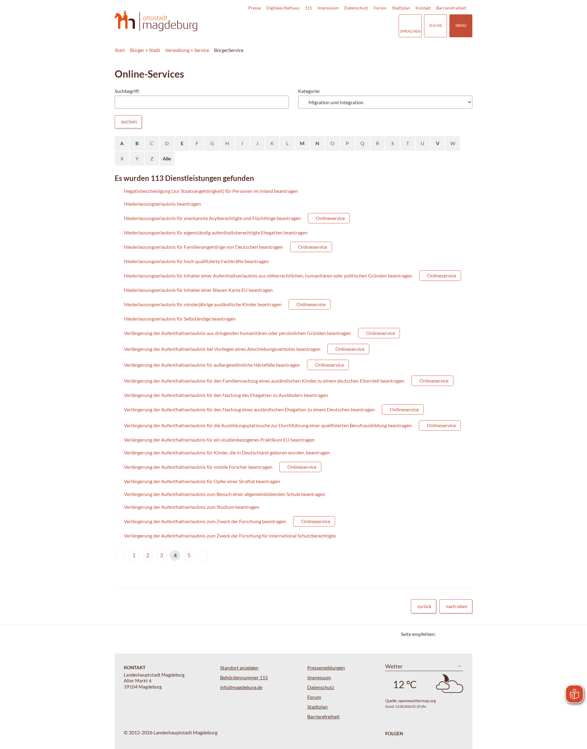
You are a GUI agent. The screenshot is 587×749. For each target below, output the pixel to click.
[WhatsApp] (465, 634)
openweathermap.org (417, 700)
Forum (380, 7)
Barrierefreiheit (451, 7)
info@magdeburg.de (241, 687)
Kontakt (423, 7)
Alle (167, 158)
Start (120, 50)
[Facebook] (450, 634)
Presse (254, 7)
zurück (424, 606)
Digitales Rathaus (282, 7)
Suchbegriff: (127, 91)
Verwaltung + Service (187, 50)
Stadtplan (401, 7)
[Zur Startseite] (156, 21)
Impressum (328, 7)
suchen (129, 121)
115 (308, 7)
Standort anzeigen (239, 667)
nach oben (456, 606)
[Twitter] (442, 634)
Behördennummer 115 (244, 677)
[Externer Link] (351, 26)
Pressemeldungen (326, 667)
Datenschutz (356, 7)
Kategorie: (309, 91)
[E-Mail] (458, 634)
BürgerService (228, 50)
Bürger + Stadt (145, 50)
